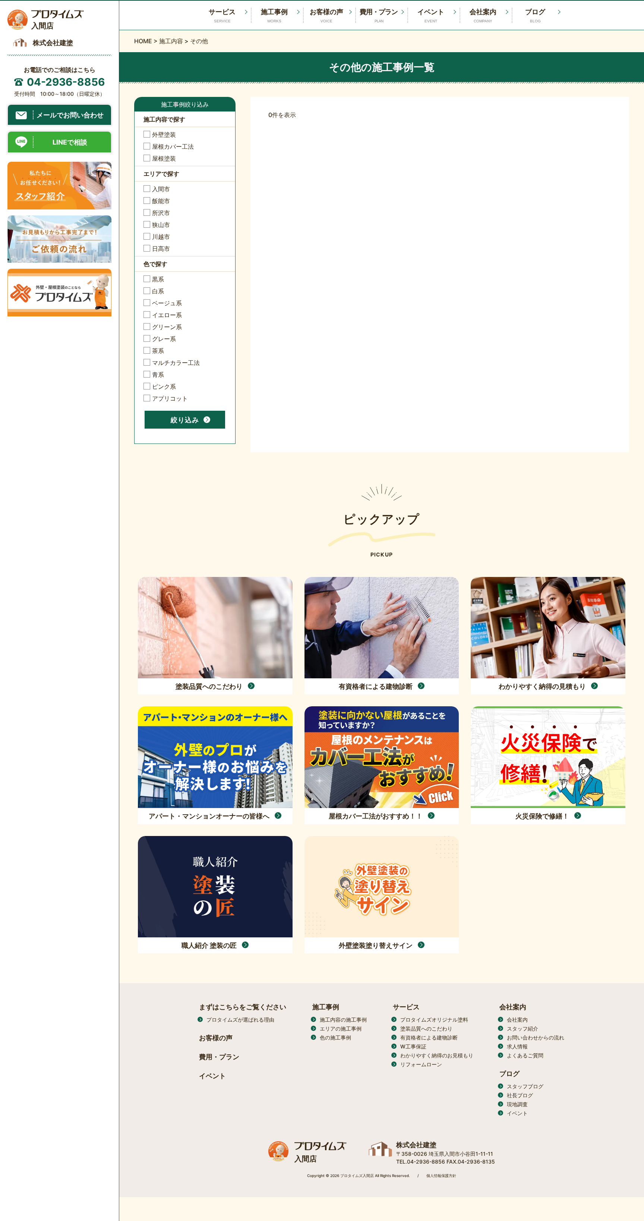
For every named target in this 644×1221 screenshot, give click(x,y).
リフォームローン (421, 1064)
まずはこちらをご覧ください (242, 1007)
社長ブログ (520, 1095)
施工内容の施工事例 (343, 1019)
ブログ (535, 15)
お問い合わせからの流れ (535, 1037)
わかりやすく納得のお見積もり (436, 1055)
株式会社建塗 (416, 1145)
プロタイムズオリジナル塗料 (434, 1019)
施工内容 (171, 41)
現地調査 (517, 1104)
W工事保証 (413, 1046)
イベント (430, 15)
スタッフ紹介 (522, 1028)
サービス (406, 1007)
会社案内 (483, 15)
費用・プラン (379, 15)
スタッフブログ (525, 1086)
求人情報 (517, 1046)
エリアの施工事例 (341, 1028)
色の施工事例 (335, 1037)
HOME (143, 41)
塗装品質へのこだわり (426, 1028)
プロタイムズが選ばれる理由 (240, 1019)
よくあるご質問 (525, 1055)
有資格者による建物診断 (429, 1037)
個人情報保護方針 (441, 1175)
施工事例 (274, 15)
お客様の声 (326, 15)
